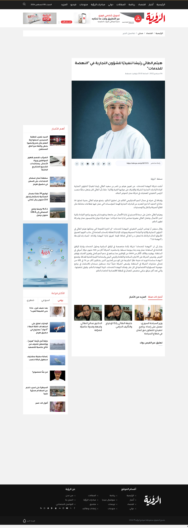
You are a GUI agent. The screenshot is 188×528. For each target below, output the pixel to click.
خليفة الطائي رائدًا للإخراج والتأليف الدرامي (119, 325)
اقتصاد (142, 5)
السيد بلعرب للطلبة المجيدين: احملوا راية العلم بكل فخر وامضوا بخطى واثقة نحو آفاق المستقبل (37, 143)
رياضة (132, 5)
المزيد (64, 5)
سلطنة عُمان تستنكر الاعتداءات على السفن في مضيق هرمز (38, 181)
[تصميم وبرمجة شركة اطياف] (29, 521)
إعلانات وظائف (89, 508)
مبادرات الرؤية (98, 5)
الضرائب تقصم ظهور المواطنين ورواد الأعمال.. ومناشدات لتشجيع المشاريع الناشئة (38, 164)
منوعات (83, 5)
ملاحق (93, 504)
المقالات (120, 5)
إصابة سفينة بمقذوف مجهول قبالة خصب (37, 358)
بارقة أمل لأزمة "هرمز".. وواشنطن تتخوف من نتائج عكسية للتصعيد (37, 344)
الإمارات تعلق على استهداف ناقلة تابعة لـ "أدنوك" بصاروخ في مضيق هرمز (37, 328)
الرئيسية (161, 5)
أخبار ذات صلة (155, 297)
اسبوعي (45, 300)
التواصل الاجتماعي (64, 504)
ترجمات (111, 504)
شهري (30, 300)
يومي (60, 300)
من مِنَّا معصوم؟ (40, 372)
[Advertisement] (94, 47)
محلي (140, 33)
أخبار (151, 5)
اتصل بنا (69, 500)
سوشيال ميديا (108, 500)
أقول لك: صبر (42, 403)
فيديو (73, 5)
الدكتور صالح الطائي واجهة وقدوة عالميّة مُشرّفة (91, 326)
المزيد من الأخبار (137, 297)
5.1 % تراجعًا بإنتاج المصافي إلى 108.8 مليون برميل (39, 212)
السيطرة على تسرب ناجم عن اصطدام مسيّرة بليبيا (37, 390)
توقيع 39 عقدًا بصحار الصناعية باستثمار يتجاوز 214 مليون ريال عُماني (37, 196)
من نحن (69, 495)
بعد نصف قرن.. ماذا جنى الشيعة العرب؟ (38, 309)
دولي (110, 5)
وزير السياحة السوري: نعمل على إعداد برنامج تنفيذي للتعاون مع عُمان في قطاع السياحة (149, 328)
